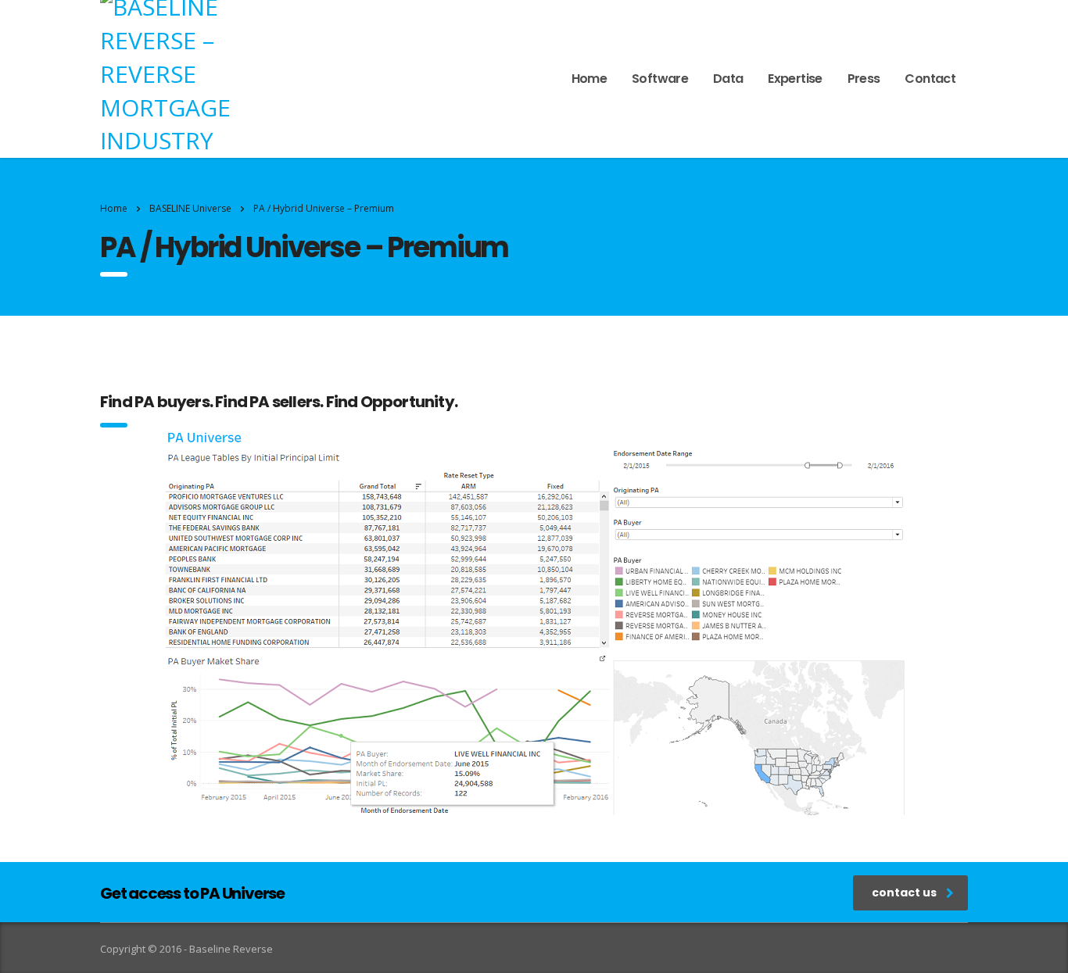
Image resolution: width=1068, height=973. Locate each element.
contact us (904, 892)
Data (728, 79)
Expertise (795, 79)
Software (660, 79)
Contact (930, 79)
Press (864, 79)
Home (589, 79)
